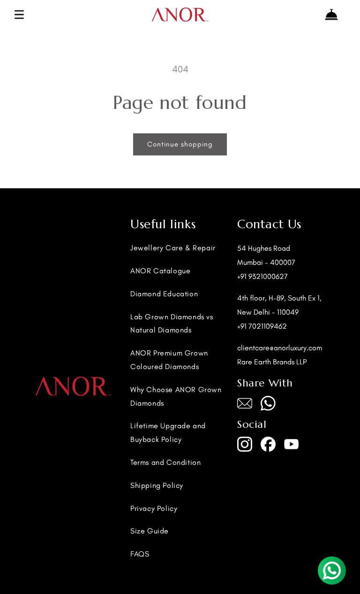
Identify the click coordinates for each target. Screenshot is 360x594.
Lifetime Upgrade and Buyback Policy (168, 432)
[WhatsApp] (268, 403)
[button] (19, 14)
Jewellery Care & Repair (173, 247)
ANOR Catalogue (160, 270)
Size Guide (149, 530)
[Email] (244, 403)
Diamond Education (164, 293)
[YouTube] (291, 444)
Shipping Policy (156, 485)
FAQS (139, 553)
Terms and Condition (165, 462)
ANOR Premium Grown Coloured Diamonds (169, 359)
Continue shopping (180, 144)
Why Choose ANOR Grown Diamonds (176, 396)
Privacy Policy (153, 508)
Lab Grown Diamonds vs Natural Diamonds (171, 323)
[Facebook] (268, 444)
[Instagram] (244, 444)
